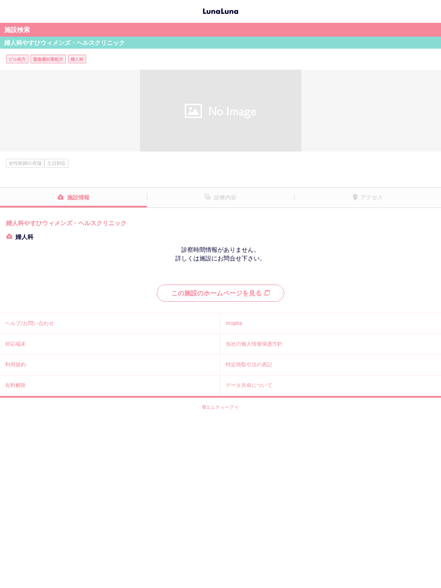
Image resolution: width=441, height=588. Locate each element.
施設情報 (78, 197)
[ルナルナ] (220, 10)
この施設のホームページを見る (216, 293)
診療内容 (225, 197)
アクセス (371, 197)
